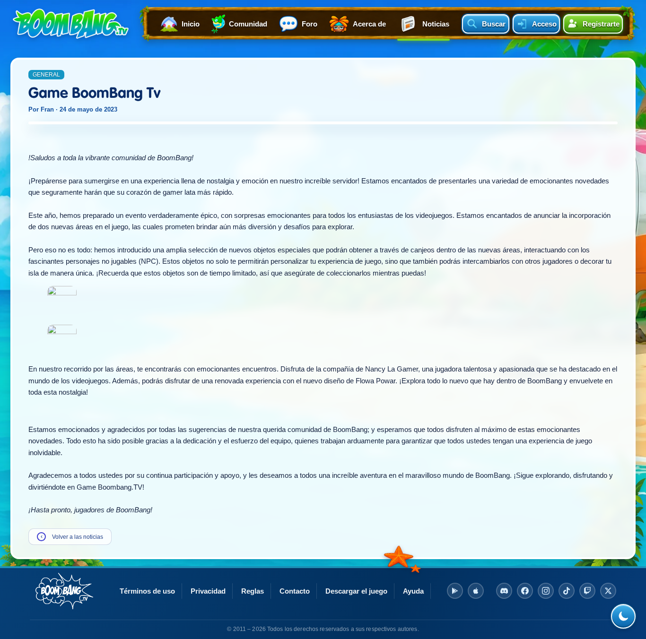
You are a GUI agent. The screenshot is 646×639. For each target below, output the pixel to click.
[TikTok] (567, 591)
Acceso (544, 24)
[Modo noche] (623, 616)
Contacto (294, 591)
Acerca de (369, 24)
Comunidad (248, 24)
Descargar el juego (356, 591)
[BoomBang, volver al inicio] (64, 591)
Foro (309, 24)
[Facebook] (525, 591)
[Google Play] (455, 591)
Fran (47, 109)
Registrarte (601, 24)
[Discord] (504, 591)
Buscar (494, 24)
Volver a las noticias (72, 536)
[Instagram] (546, 591)
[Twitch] (587, 591)
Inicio (191, 24)
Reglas (252, 591)
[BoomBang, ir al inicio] (71, 24)
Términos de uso (147, 591)
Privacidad (208, 591)
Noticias (435, 24)
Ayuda (413, 591)
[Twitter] (608, 591)
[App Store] (476, 591)
